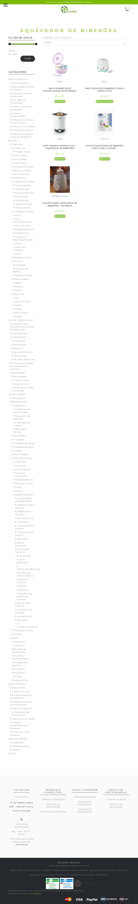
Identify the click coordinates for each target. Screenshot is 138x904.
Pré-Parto (19, 669)
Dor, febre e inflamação (17, 101)
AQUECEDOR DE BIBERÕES (24, 500)
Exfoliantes (21, 196)
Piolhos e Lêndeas (23, 166)
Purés (18, 487)
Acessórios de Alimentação (21, 410)
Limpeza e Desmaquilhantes (23, 238)
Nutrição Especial (21, 708)
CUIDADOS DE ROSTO (24, 533)
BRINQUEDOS (25, 518)
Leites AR (20, 462)
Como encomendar (85, 797)
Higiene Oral (19, 337)
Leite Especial (22, 469)
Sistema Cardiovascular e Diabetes (19, 725)
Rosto (18, 316)
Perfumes (19, 294)
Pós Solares (21, 312)
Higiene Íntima (23, 204)
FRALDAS (22, 539)
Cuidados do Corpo (24, 181)
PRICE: (11, 51)
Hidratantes (21, 200)
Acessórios (19, 148)
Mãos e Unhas (23, 207)
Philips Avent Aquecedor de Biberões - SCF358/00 (60, 204)
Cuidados (20, 265)
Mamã (15, 638)
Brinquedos (20, 376)
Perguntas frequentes (85, 810)
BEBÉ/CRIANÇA (24, 494)
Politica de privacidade (53, 805)
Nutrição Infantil (23, 458)
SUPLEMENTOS (17, 684)
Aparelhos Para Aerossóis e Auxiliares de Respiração (22, 327)
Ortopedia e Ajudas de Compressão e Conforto (21, 366)
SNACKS (23, 590)
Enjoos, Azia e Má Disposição (21, 108)
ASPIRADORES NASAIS (24, 506)
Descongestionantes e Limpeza (22, 88)
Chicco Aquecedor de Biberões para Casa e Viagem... (105, 147)
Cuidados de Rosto (24, 211)
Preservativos (21, 384)
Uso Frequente (22, 174)
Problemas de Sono (22, 130)
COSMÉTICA (19, 178)
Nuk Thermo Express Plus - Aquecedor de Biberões (59, 147)
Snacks (19, 491)
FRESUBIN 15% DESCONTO (21, 713)
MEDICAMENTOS (18, 79)
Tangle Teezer (23, 151)
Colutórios (19, 341)
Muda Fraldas (21, 454)
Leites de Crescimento (20, 474)
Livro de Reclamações (53, 812)
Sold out (60, 101)
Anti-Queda (20, 159)
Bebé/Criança (19, 401)
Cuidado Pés (22, 189)
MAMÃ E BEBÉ (16, 394)
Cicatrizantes (22, 185)
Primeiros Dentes (23, 630)
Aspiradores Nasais (22, 424)
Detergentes (19, 398)
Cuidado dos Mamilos (19, 664)
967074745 (22, 844)
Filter (28, 58)
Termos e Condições (53, 799)
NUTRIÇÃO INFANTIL (22, 550)
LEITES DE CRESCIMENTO (25, 574)
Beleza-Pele (18, 687)
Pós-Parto (19, 672)
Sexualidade (18, 372)
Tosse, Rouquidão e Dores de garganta (21, 135)
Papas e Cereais (24, 483)
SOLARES (22, 620)
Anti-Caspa (20, 155)
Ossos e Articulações (23, 126)
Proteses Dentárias (24, 359)
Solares (18, 305)
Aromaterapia (20, 333)
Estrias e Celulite (24, 193)
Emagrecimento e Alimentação (21, 696)
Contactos (21, 797)
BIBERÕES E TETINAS (23, 513)
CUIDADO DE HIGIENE (23, 611)
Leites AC (20, 465)
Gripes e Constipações (17, 114)
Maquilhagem (21, 279)
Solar (18, 253)
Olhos (18, 243)
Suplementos (21, 680)
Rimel (18, 290)
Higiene (16, 750)
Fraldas (18, 450)
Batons (19, 286)
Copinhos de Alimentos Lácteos (24, 596)
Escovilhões (20, 355)
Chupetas (19, 439)
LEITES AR (24, 556)
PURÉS (23, 586)
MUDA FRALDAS (20, 544)
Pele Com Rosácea (19, 248)
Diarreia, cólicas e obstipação (21, 94)
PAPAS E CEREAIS (23, 581)
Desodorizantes (22, 257)
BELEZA (13, 140)
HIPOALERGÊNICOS (28, 569)
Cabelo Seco (20, 163)
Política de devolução (116, 805)
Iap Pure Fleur (23, 301)
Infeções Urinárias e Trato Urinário (22, 121)
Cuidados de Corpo (24, 443)
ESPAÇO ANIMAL (18, 738)
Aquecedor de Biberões (21, 417)
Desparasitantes (21, 746)
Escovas (18, 348)
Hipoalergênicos (24, 479)
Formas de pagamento (85, 803)
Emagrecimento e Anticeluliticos (21, 703)
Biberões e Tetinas (20, 430)
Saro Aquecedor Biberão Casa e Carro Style (104, 89)
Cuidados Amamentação (20, 657)
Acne (18, 215)
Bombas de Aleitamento (19, 650)
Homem (18, 261)
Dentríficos (20, 344)
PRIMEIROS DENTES (22, 604)
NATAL (12, 753)
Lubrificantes (21, 380)
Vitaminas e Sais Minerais (20, 733)
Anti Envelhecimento (22, 220)
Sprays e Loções (22, 170)
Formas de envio (116, 799)
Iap (17, 297)
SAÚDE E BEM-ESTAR (20, 320)
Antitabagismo (20, 83)
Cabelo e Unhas (20, 691)
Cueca (18, 676)
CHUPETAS (23, 522)
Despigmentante (24, 229)
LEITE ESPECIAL (22, 561)
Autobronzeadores (27, 626)
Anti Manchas (23, 225)
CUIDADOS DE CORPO (24, 527)
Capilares (17, 144)
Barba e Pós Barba (21, 270)
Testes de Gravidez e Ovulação (23, 389)
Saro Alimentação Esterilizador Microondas (59, 89)
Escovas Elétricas (23, 352)
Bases (18, 282)
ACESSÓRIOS (24, 616)
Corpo (18, 309)
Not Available (104, 101)
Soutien (19, 645)
